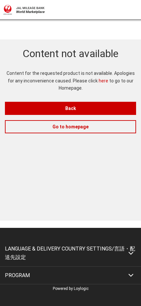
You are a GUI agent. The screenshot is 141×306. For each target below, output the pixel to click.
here (103, 80)
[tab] (70, 253)
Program (17, 275)
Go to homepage (70, 126)
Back (70, 108)
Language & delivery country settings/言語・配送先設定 (70, 253)
